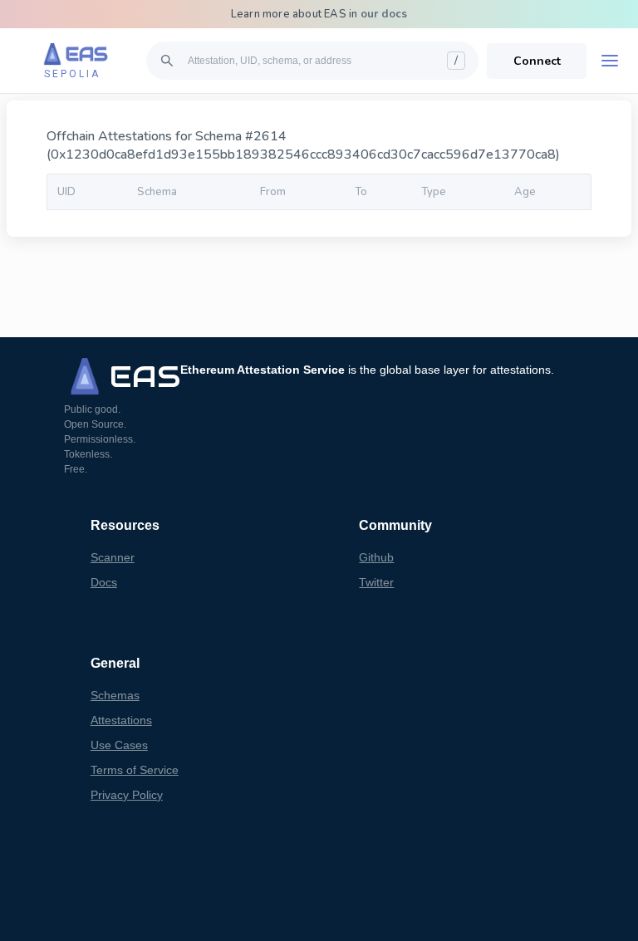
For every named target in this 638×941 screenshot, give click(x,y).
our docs (384, 14)
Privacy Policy (127, 794)
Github (376, 557)
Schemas (115, 695)
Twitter (376, 582)
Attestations (121, 720)
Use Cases (119, 745)
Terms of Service (135, 770)
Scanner (113, 557)
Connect (537, 61)
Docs (104, 582)
